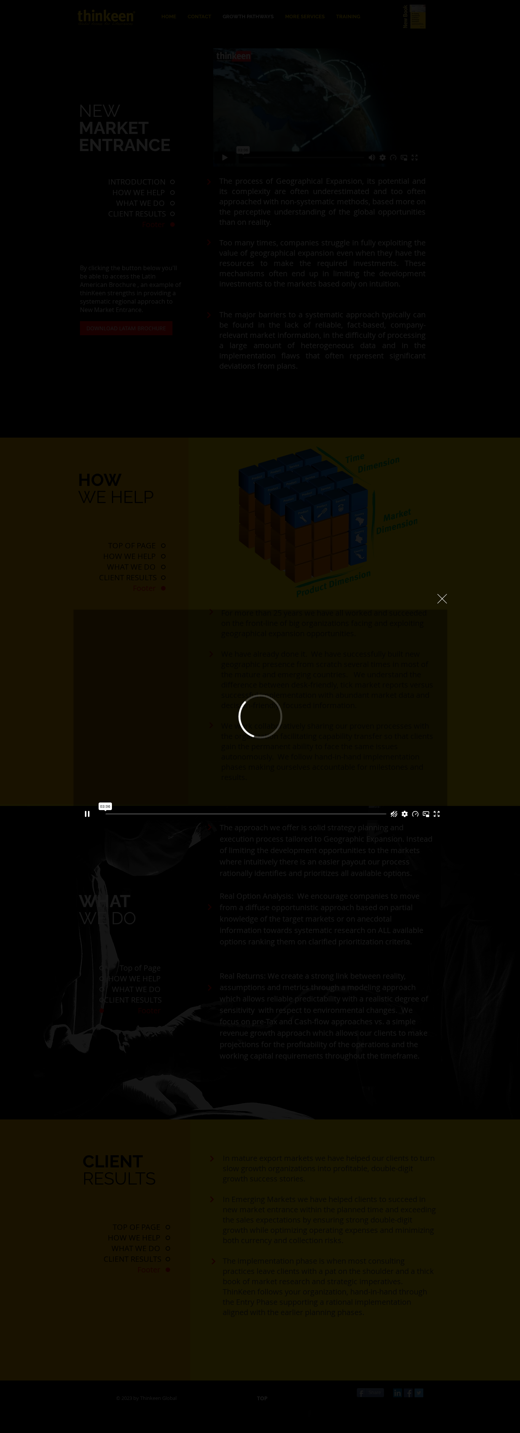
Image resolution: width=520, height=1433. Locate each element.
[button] (442, 598)
